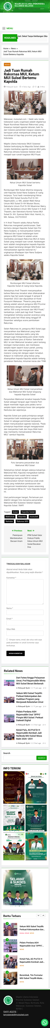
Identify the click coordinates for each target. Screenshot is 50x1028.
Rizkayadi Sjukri (12, 86)
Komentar (11, 578)
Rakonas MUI (22, 521)
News (7, 64)
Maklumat (10, 516)
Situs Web (10, 629)
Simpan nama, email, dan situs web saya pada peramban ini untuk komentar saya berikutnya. (24, 643)
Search (6, 753)
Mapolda (22, 516)
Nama (9, 608)
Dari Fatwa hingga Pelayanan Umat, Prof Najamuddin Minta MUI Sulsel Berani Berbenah (30, 680)
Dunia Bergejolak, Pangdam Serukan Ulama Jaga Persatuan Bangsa (32, 978)
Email (9, 619)
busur (15, 512)
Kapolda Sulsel (28, 512)
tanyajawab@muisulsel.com (16, 1014)
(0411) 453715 (9, 1011)
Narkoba (9, 521)
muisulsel (34, 516)
